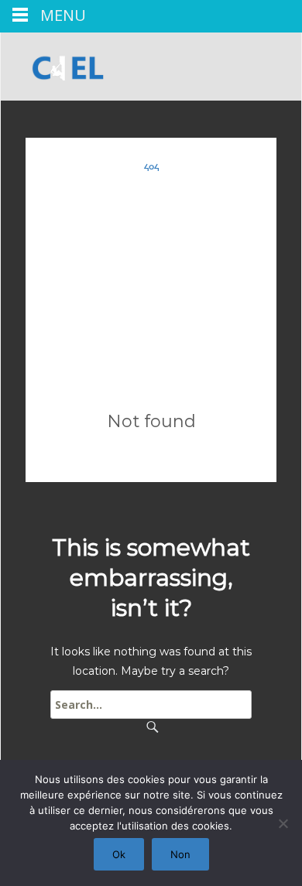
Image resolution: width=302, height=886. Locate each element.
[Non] (282, 823)
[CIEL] (62, 63)
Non (180, 854)
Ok (118, 854)
